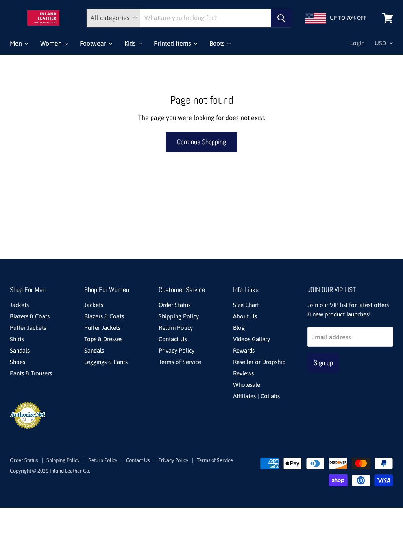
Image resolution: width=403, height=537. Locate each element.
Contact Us (173, 339)
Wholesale (246, 384)
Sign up (323, 362)
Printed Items (173, 43)
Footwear (94, 43)
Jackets (19, 305)
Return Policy (176, 327)
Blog (239, 327)
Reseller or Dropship (259, 362)
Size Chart (246, 305)
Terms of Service (180, 362)
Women (51, 43)
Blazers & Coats (30, 316)
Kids (130, 43)
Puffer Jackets (28, 327)
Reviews (243, 373)
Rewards (244, 350)
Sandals (20, 350)
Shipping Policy (179, 316)
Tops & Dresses (103, 339)
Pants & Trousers (31, 373)
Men (17, 43)
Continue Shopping (201, 141)
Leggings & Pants (106, 362)
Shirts (17, 339)
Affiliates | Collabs (256, 396)
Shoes (17, 362)
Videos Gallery (251, 339)
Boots (217, 43)
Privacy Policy (176, 350)
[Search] (281, 18)
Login (357, 43)
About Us (245, 316)
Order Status (174, 305)
